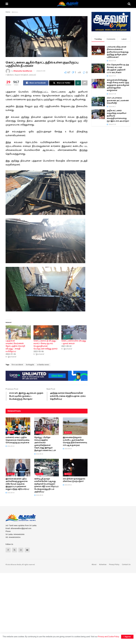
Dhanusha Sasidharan (23, 71)
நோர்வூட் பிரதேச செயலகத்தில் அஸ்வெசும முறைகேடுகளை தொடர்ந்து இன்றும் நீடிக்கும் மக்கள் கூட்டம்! (45, 444)
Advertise (102, 564)
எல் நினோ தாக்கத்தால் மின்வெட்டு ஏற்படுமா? (74, 480)
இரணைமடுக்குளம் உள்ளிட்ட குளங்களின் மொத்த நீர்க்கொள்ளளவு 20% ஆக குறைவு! (75, 441)
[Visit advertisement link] (47, 376)
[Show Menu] (7, 4)
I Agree (127, 637)
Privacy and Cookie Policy (108, 637)
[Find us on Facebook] (8, 550)
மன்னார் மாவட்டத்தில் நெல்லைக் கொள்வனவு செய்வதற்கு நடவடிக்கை (17, 440)
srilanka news (43, 365)
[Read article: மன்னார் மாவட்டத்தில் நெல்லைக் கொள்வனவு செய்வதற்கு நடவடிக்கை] (18, 426)
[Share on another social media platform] (85, 82)
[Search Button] (129, 4)
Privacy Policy (114, 564)
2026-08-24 (10, 446)
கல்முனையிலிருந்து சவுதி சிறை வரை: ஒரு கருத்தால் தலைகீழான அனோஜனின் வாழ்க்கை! (118, 85)
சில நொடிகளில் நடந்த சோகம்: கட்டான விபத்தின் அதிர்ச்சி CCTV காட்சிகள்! (118, 68)
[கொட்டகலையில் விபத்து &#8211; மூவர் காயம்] (74, 332)
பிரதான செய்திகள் (21, 75)
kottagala (30, 365)
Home (8, 12)
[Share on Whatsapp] (78, 82)
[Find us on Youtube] (27, 550)
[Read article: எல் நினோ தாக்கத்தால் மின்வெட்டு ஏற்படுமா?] (75, 467)
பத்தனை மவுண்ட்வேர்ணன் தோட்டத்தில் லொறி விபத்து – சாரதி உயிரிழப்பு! (15, 346)
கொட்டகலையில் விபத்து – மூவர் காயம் (73, 342)
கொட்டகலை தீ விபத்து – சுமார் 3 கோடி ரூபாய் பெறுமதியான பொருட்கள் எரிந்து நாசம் (45, 344)
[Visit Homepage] (68, 4)
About (94, 564)
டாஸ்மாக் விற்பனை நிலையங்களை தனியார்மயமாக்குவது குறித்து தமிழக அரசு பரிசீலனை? (118, 52)
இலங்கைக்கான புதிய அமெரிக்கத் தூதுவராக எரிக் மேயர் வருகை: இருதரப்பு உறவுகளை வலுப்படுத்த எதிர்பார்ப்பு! (17, 484)
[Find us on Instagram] (20, 550)
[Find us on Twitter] (14, 550)
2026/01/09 (40, 71)
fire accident (17, 365)
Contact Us (126, 564)
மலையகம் (32, 75)
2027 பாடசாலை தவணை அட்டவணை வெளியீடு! (118, 100)
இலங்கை (15, 12)
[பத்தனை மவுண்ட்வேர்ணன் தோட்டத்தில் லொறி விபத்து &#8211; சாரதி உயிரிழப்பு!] (18, 332)
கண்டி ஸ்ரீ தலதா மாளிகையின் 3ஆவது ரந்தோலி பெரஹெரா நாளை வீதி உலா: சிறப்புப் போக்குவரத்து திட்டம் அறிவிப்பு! (46, 485)
